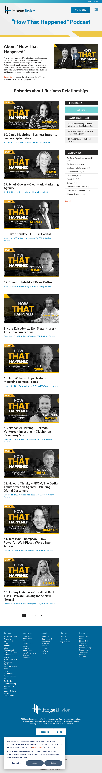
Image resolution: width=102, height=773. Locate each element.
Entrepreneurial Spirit (78, 186)
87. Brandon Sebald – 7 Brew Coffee (28, 282)
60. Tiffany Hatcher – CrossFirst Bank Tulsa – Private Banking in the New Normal (29, 595)
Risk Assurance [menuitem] (10, 676)
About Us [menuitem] (45, 636)
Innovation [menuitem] (46, 648)
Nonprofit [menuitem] (26, 658)
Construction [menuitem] (28, 643)
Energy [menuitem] (25, 646)
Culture (72, 183)
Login (60, 731)
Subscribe (8, 77)
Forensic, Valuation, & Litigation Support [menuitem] (8, 642)
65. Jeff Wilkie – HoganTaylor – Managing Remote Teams (25, 379)
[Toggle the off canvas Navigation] (96, 10)
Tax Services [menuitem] (8, 681)
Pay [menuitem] (89, 1)
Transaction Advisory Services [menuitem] (11, 658)
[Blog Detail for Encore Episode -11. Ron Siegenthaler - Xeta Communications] (31, 308)
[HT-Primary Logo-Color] (19, 10)
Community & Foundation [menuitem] (47, 640)
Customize (16, 763)
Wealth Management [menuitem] (9, 694)
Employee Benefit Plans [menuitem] (11, 667)
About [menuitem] (44, 633)
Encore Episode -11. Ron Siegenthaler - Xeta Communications (30, 330)
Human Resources (76, 194)
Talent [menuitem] (6, 678)
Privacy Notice (37, 747)
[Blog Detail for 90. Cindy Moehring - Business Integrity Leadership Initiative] (31, 115)
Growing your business (78, 190)
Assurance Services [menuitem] (8, 663)
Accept (34, 763)
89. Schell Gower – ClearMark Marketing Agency (80, 132)
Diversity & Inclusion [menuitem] (46, 645)
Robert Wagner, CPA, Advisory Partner (34, 142)
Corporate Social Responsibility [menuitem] (51, 769)
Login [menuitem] (96, 1)
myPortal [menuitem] (45, 651)
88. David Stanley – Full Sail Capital (27, 234)
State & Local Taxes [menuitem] (9, 687)
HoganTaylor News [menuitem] (84, 637)
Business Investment (77, 164)
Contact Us (80, 10)
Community (74, 175)
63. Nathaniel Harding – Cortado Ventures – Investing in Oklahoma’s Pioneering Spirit (27, 431)
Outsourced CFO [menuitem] (10, 655)
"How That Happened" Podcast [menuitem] (83, 654)
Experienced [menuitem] (65, 642)
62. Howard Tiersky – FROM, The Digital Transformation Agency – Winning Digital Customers (31, 486)
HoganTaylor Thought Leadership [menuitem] (84, 643)
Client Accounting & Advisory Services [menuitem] (11, 650)
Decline (53, 763)
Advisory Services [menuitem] (11, 636)
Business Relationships (78, 168)
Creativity (73, 179)
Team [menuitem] (44, 654)
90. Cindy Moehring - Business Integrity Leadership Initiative (30, 136)
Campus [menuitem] (63, 639)
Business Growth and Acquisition (81, 159)
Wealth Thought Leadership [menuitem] (85, 649)
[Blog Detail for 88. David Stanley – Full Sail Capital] (31, 214)
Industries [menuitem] (27, 633)
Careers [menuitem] (63, 633)
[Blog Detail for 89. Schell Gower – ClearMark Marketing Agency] (31, 164)
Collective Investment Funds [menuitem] (27, 638)
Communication (75, 171)
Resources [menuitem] (83, 633)
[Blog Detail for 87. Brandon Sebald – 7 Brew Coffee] (31, 262)
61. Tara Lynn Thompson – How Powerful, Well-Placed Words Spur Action (27, 542)
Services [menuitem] (7, 633)
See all (68, 201)
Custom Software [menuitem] (11, 691)
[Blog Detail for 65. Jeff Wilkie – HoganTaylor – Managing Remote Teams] (31, 358)
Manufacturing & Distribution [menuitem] (29, 654)
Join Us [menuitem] (63, 636)
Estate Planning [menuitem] (10, 684)
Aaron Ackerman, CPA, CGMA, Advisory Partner (38, 386)
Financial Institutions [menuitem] (27, 649)
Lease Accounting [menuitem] (8, 672)
